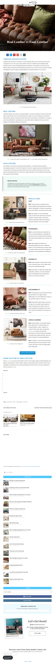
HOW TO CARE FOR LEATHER (27, 353)
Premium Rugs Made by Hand (16, 565)
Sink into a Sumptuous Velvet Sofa (17, 508)
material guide (19, 402)
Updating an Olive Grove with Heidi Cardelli (19, 487)
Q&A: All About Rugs (14, 522)
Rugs (21, 524)
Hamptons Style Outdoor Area (16, 579)
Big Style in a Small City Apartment (17, 480)
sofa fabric (25, 402)
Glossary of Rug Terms (15, 537)
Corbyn (7, 222)
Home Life (11, 482)
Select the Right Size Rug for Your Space (19, 558)
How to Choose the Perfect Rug (17, 544)
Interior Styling (17, 482)
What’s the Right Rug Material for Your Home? (20, 530)
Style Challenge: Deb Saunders (9, 407)
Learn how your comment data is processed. (30, 466)
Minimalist (7, 313)
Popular (21, 552)
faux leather (9, 402)
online (8, 361)
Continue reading (27, 661)
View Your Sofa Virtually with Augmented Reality (20, 501)
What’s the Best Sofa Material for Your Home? (20, 494)
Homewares (16, 531)
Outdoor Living (17, 580)
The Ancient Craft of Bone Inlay (17, 551)
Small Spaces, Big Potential (16, 515)
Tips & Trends (21, 496)
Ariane (31, 159)
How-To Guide (16, 496)
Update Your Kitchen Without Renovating (43, 407)
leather (13, 402)
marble (14, 367)
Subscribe (7, 658)
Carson (8, 343)
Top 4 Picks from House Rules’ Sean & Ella (19, 572)
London (20, 107)
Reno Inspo (22, 482)
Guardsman (31, 331)
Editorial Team (6, 426)
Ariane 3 (9, 159)
